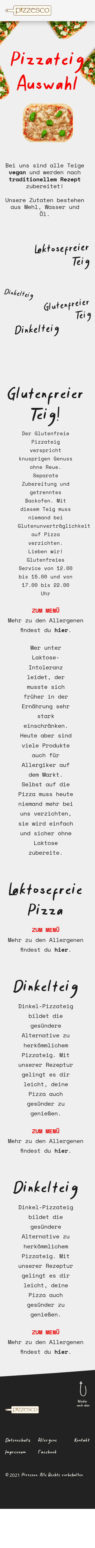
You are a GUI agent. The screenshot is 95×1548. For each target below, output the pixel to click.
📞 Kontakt (79, 1545)
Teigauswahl (52, 1545)
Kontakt (82, 1440)
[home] (43, 11)
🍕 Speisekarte (20, 1545)
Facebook (47, 1452)
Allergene (47, 1440)
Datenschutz (18, 1440)
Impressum (15, 1452)
